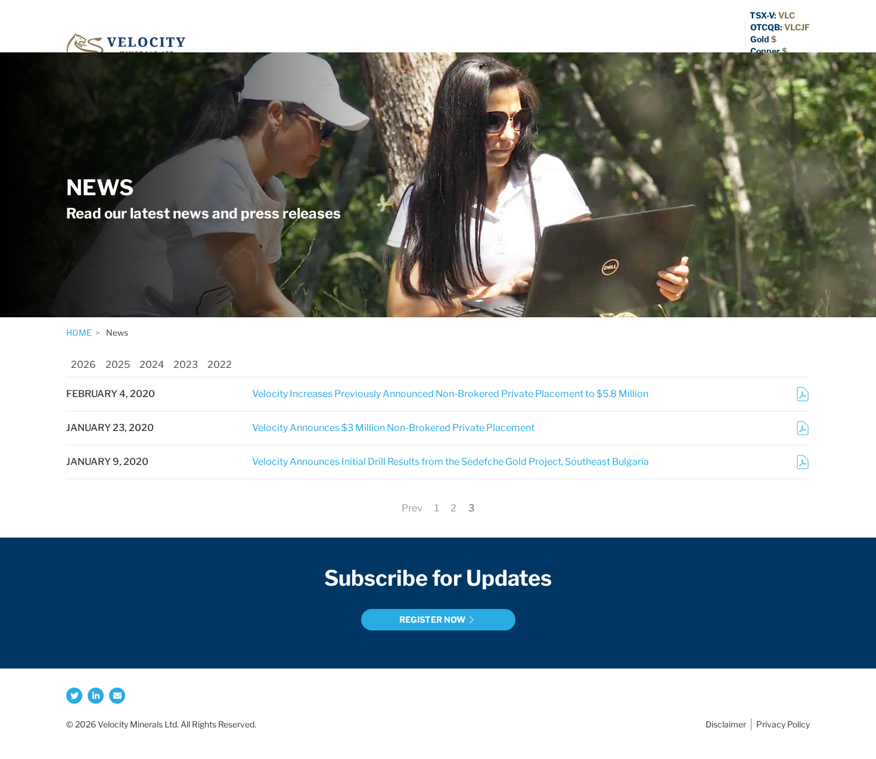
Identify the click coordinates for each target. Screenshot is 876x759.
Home (79, 332)
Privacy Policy (783, 724)
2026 (83, 364)
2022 (219, 364)
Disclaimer (726, 724)
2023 (185, 364)
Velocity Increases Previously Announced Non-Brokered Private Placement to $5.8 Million (450, 393)
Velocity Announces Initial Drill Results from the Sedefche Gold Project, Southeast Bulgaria (450, 461)
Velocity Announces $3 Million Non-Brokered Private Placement (393, 427)
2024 (151, 364)
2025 (117, 364)
